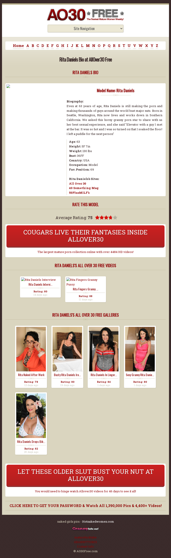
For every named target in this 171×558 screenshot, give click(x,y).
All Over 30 (77, 183)
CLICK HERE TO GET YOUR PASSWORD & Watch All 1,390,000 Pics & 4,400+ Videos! (86, 505)
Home (18, 45)
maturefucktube (85, 537)
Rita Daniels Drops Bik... (31, 441)
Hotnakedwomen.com (98, 521)
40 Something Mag (84, 188)
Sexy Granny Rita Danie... (140, 375)
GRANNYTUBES (85, 542)
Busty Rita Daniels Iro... (67, 375)
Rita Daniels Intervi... (40, 284)
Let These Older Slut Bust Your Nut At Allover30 (86, 475)
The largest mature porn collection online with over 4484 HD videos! (85, 252)
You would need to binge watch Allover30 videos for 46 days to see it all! (85, 491)
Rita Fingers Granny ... (85, 289)
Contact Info (85, 546)
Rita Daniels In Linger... (104, 375)
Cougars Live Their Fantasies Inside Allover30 (85, 235)
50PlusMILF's (79, 193)
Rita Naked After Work (31, 375)
